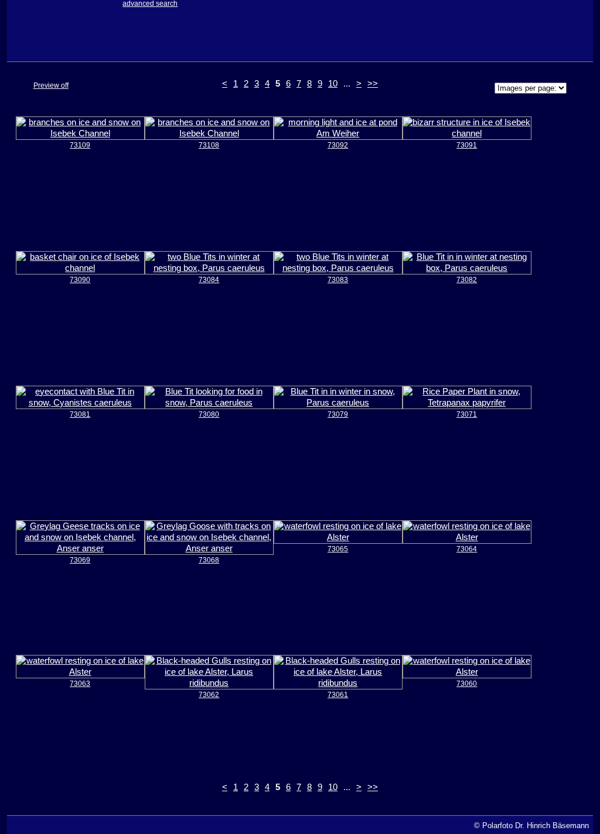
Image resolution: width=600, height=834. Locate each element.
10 (333, 83)
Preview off (51, 85)
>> (372, 83)
